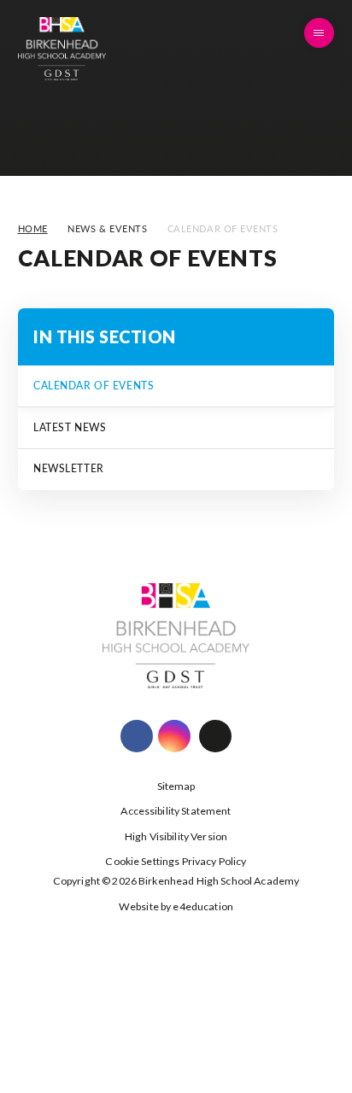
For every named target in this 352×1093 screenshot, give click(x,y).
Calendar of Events (223, 228)
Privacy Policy (214, 861)
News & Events (107, 228)
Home (33, 228)
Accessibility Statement (175, 810)
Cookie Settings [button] (142, 861)
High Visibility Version (176, 836)
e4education (203, 906)
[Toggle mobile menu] (319, 33)
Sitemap (176, 786)
